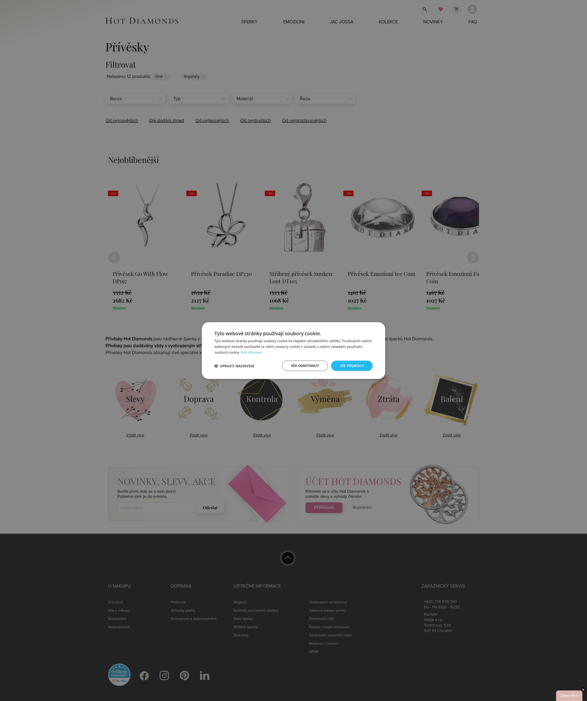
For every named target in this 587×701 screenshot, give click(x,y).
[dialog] (293, 350)
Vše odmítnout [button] (305, 365)
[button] (234, 365)
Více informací (251, 352)
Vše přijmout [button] (352, 365)
